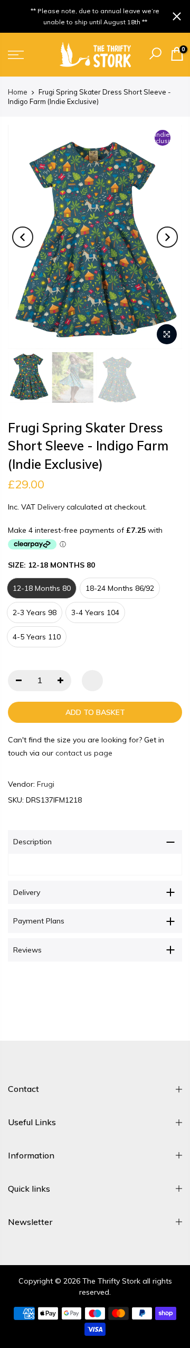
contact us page (83, 753)
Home (17, 92)
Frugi (45, 784)
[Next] (167, 237)
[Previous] (22, 237)
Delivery (50, 507)
